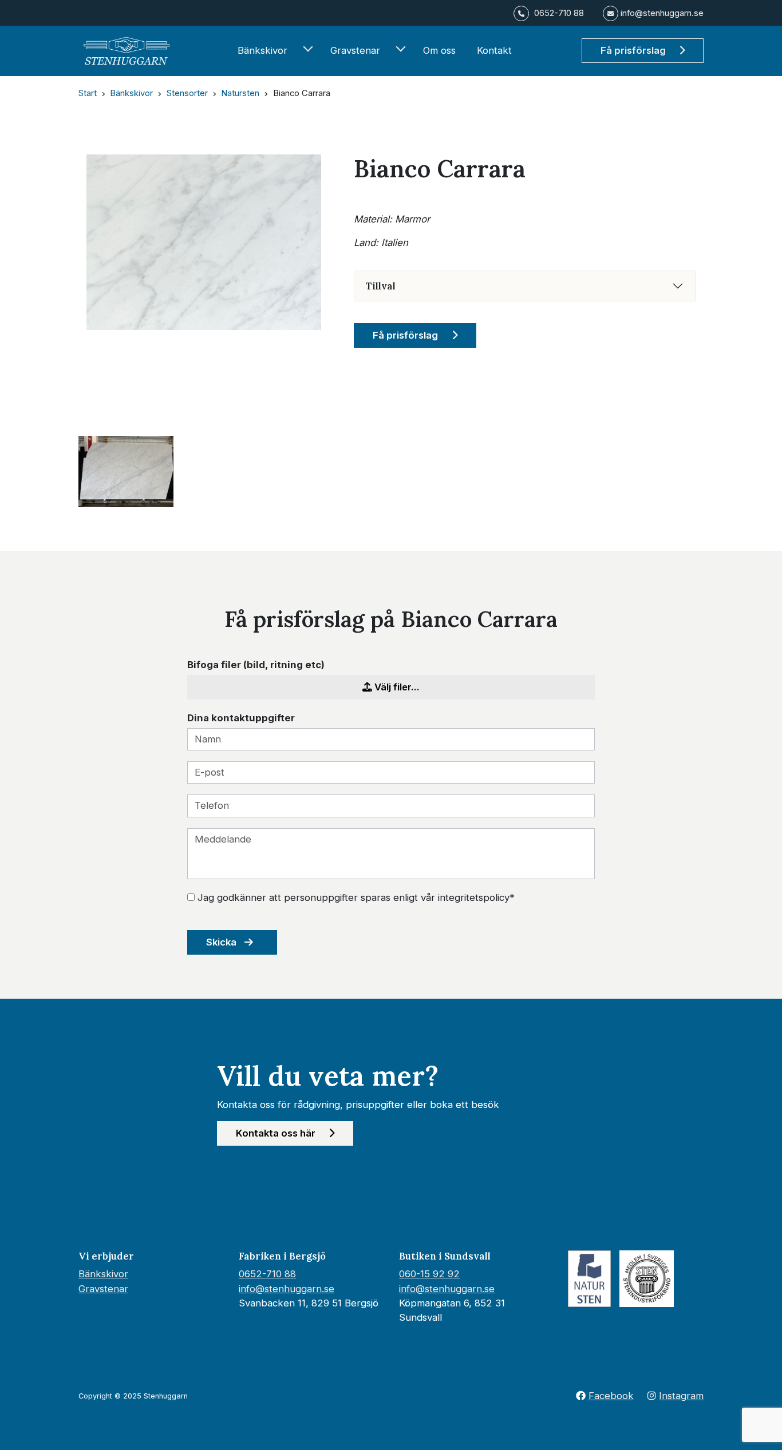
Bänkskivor (262, 50)
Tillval (381, 286)
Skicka (222, 942)
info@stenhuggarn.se (286, 1288)
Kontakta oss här (277, 1133)
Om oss (439, 50)
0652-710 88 (267, 1274)
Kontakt (494, 50)
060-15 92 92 (429, 1274)
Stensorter (187, 93)
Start (87, 93)
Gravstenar (355, 50)
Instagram (681, 1395)
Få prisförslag (634, 50)
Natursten (240, 93)
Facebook (611, 1395)
